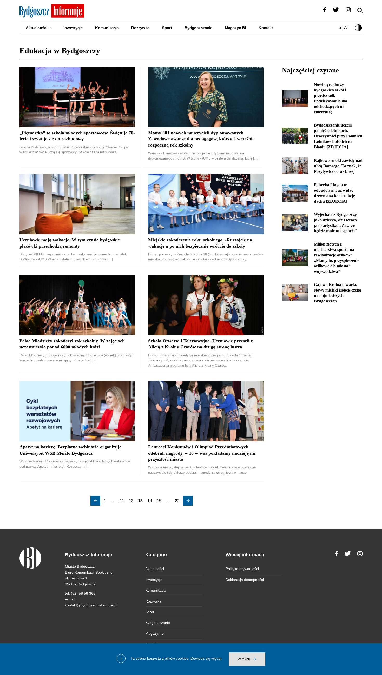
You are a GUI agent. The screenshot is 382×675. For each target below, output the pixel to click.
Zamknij (244, 659)
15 (159, 501)
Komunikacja (107, 27)
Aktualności (36, 27)
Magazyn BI (235, 27)
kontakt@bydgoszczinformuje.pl (91, 605)
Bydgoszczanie (198, 27)
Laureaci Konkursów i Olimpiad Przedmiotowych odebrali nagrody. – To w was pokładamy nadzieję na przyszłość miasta (201, 453)
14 (149, 501)
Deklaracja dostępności (245, 580)
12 (131, 501)
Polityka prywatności (242, 569)
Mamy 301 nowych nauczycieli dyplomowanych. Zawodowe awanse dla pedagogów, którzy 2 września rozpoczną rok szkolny (201, 139)
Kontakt (266, 27)
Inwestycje (73, 27)
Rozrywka (140, 27)
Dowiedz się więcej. (206, 658)
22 (177, 501)
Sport (167, 27)
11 (122, 501)
